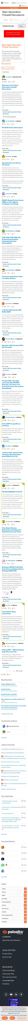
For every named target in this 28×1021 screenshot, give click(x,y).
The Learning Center (9, 977)
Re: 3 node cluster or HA (8, 813)
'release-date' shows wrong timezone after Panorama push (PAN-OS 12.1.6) (12, 454)
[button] (5, 1018)
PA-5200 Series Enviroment (12, 127)
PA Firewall (4, 898)
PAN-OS (4, 905)
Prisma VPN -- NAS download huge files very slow (13, 651)
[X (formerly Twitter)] (6, 994)
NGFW (3, 895)
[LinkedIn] (16, 994)
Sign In (18, 2)
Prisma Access (5, 908)
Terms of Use (6, 957)
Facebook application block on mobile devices (12, 277)
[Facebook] (21, 994)
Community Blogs (8, 970)
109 (17, 671)
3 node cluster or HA (14, 776)
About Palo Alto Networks (11, 940)
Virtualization (5, 918)
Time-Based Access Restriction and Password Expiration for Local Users (11, 530)
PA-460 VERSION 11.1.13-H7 (12, 492)
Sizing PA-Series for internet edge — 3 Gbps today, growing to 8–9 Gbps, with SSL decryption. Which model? (11, 819)
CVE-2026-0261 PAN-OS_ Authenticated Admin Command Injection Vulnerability (11, 240)
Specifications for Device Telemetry (15, 752)
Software (4, 911)
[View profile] (3, 77)
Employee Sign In (24, 2)
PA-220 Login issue (11, 789)
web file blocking (5, 689)
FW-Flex (4, 892)
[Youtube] (11, 994)
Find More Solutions (6, 713)
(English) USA (23, 5)
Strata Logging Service (7, 915)
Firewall (4, 888)
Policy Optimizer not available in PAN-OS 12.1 (13, 699)
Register (13, 2)
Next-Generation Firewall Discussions (9, 685)
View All (3, 737)
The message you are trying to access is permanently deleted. (13, 33)
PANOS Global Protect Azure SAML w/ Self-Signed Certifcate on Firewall (13, 202)
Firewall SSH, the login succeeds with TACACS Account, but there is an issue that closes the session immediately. (12, 384)
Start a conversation (8, 68)
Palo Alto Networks (6, 902)
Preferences (21, 1018)
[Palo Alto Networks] (14, 932)
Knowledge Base (8, 980)
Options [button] (21, 26)
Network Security (8, 26)
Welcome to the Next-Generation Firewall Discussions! (10, 87)
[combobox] (7, 20)
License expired (14, 780)
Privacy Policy (16, 1013)
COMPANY (6, 937)
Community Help (8, 974)
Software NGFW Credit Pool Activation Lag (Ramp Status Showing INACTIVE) (12, 569)
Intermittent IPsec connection (9, 612)
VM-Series (4, 921)
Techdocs (5, 984)
